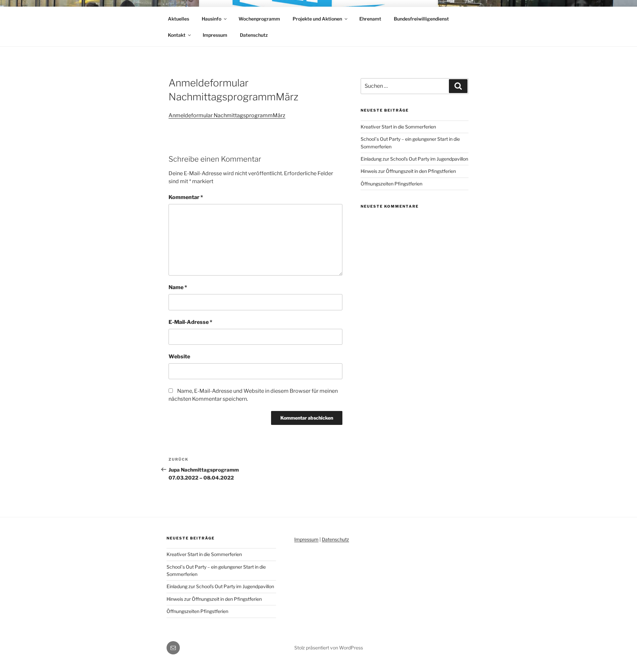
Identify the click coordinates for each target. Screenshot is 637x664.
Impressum (215, 35)
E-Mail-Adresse (190, 322)
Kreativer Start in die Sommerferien (398, 126)
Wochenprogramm (259, 19)
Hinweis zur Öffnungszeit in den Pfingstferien (408, 171)
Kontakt (176, 35)
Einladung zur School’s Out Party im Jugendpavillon (414, 159)
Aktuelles (178, 19)
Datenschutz (254, 35)
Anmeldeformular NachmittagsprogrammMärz (227, 115)
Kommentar (186, 197)
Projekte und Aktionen (317, 19)
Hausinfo (211, 19)
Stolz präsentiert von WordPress (328, 647)
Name (178, 287)
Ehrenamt (370, 19)
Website (179, 356)
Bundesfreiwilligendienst (421, 19)
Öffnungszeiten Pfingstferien (391, 183)
